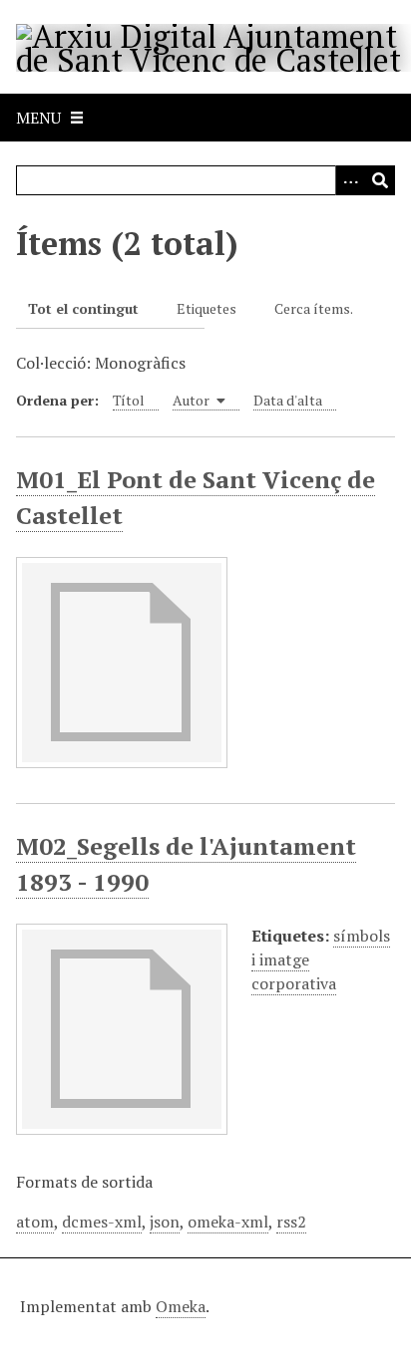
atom (35, 1221)
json (165, 1221)
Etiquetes (206, 308)
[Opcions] (350, 180)
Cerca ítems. (313, 308)
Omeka (181, 1306)
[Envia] (380, 180)
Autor (192, 400)
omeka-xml (228, 1221)
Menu (38, 118)
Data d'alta (287, 400)
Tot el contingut (83, 308)
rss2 (291, 1221)
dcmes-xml (102, 1221)
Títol (129, 400)
